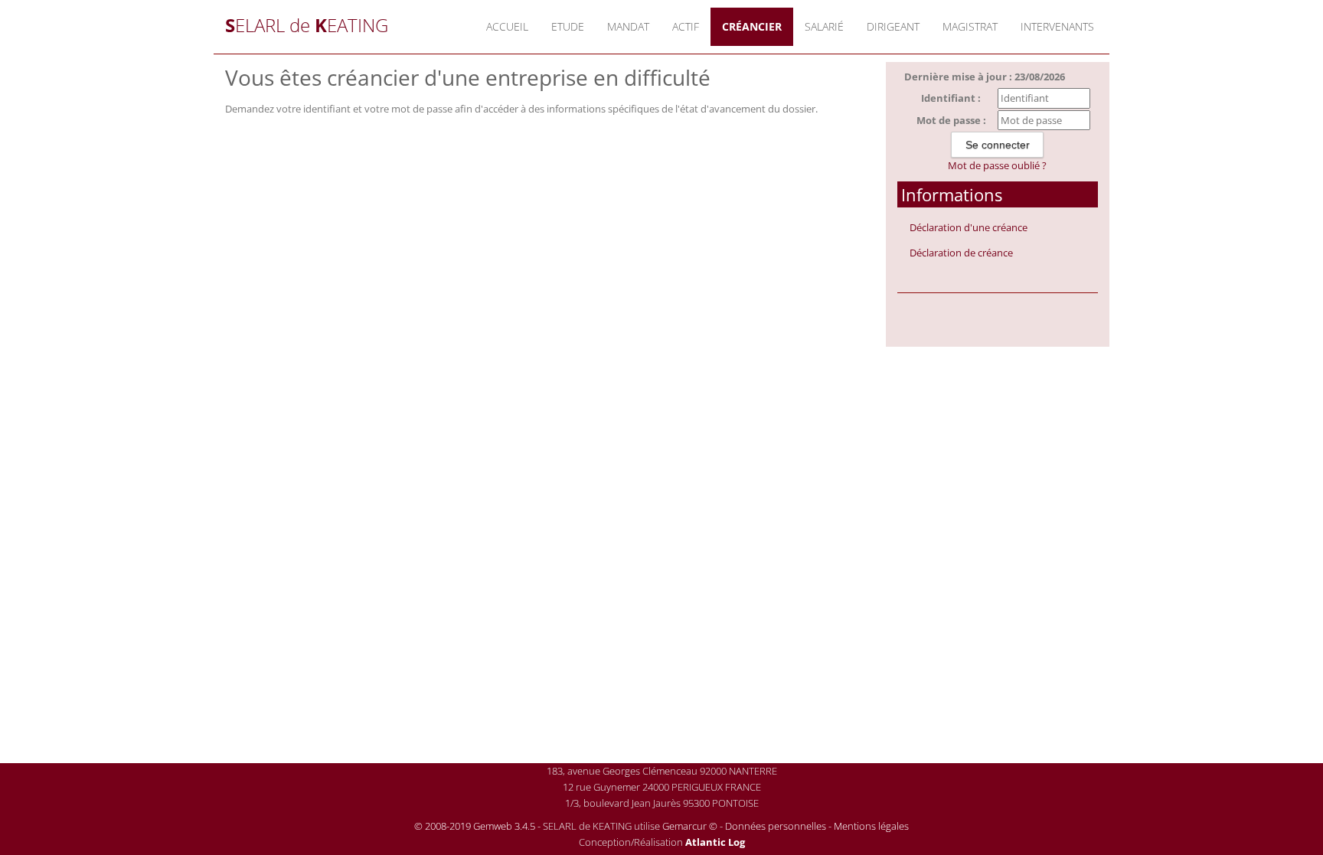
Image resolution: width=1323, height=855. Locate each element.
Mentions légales (871, 826)
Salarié (824, 26)
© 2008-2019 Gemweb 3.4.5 (474, 826)
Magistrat (970, 26)
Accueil (507, 26)
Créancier (752, 26)
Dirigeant (893, 26)
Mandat (628, 26)
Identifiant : (951, 98)
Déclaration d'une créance (968, 227)
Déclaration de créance (961, 252)
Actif (685, 26)
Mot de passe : (951, 120)
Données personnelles (775, 826)
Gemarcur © (689, 826)
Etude (567, 26)
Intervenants (1057, 26)
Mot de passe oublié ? (997, 165)
